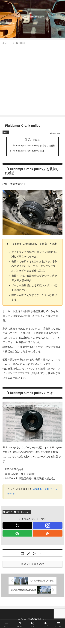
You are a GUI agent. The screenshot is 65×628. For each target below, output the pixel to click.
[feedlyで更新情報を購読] (17, 533)
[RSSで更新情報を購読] (47, 533)
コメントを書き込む (32, 564)
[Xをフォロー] (17, 525)
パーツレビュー (23, 512)
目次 (28, 139)
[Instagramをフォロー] (47, 525)
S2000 (9, 512)
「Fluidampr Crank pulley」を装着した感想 (33, 145)
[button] (58, 471)
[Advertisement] (32, 79)
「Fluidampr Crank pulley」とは (28, 150)
